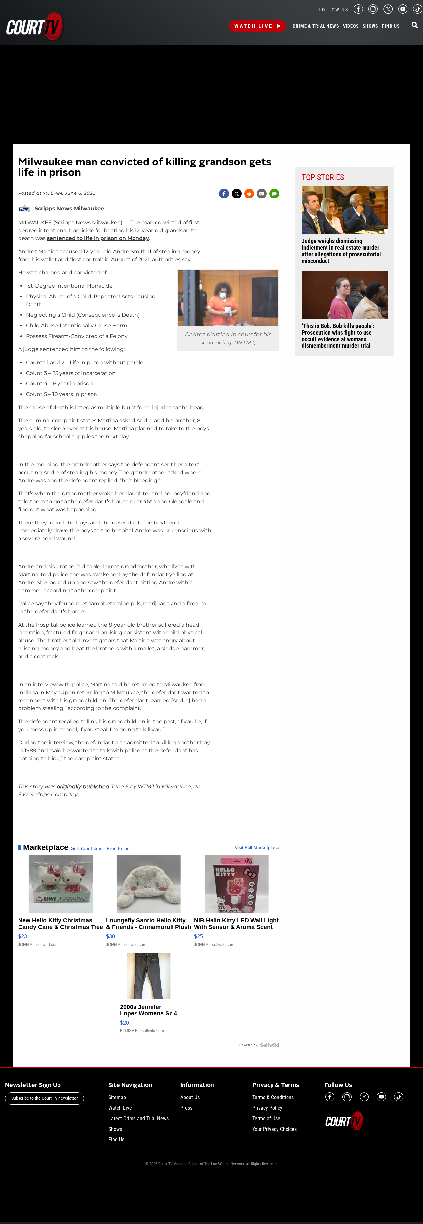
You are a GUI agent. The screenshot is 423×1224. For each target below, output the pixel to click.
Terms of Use (266, 1118)
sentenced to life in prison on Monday (98, 238)
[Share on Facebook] (224, 193)
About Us (190, 1097)
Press (186, 1108)
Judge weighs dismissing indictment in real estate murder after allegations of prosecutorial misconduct (341, 251)
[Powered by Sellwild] (269, 1045)
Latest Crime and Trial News (138, 1118)
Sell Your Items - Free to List (101, 848)
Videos (351, 26)
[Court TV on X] (388, 12)
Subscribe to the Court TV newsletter (44, 1098)
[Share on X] (237, 193)
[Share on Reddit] (249, 193)
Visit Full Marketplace (257, 847)
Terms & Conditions (273, 1097)
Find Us (391, 26)
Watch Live (253, 26)
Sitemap (117, 1097)
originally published (83, 786)
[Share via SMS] (274, 193)
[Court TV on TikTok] (417, 12)
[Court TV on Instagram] (373, 12)
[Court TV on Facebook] (358, 12)
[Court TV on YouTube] (402, 12)
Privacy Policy (267, 1108)
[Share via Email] (262, 193)
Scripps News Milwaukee (69, 208)
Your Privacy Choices (274, 1129)
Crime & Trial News (316, 26)
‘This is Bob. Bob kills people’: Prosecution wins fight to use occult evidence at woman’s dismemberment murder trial (338, 336)
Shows (370, 26)
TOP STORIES (323, 177)
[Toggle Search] (415, 25)
